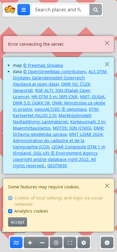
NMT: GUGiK (92, 96)
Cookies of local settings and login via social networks (58, 201)
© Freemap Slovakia (43, 65)
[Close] (107, 43)
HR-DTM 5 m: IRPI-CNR (54, 96)
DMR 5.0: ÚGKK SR (31, 103)
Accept (17, 222)
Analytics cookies (31, 211)
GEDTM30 (57, 165)
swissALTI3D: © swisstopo (60, 109)
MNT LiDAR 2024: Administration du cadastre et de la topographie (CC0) (58, 140)
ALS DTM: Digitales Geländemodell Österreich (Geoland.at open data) (60, 78)
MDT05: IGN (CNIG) (72, 128)
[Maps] (16, 242)
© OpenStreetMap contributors (54, 71)
